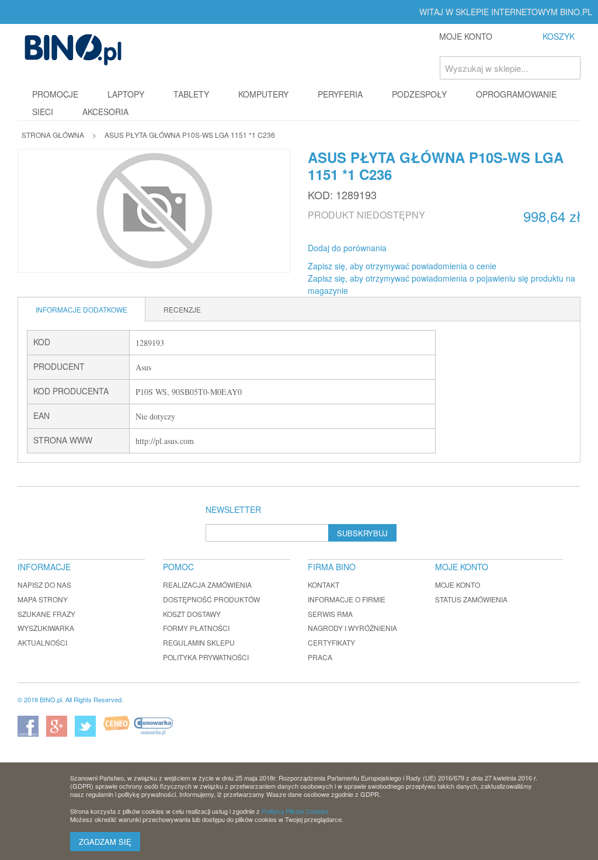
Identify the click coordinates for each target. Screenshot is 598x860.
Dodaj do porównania (347, 248)
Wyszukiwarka (46, 628)
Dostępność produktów (211, 599)
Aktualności (42, 642)
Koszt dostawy (192, 614)
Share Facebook (411, 248)
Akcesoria (105, 111)
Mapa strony (43, 599)
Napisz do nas (44, 584)
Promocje (55, 94)
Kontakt (323, 584)
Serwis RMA (330, 614)
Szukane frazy (46, 614)
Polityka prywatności (206, 657)
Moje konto (457, 584)
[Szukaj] (568, 67)
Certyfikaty (331, 642)
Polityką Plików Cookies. (296, 811)
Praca (320, 657)
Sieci (42, 111)
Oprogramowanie (516, 94)
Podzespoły (419, 94)
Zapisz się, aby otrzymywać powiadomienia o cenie (402, 266)
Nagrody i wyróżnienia (352, 628)
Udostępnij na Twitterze (434, 248)
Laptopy (125, 94)
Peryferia (340, 94)
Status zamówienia (471, 599)
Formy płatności (196, 628)
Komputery (263, 94)
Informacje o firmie (346, 599)
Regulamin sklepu (199, 642)
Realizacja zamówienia (207, 584)
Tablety (191, 94)
